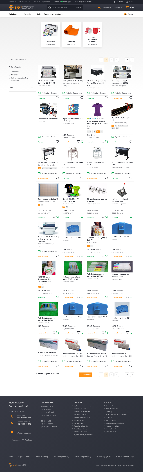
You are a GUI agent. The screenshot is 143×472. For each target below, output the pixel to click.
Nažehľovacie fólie (112, 409)
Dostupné (41, 142)
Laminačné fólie (111, 429)
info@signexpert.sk (85, 2)
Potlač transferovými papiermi (116, 414)
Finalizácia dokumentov (82, 429)
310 (117, 128)
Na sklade (41, 98)
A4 (64, 207)
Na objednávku (116, 98)
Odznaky (109, 412)
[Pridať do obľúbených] (57, 97)
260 (113, 128)
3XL (101, 131)
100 (39, 168)
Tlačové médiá (111, 420)
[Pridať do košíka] (82, 141)
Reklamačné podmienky (83, 457)
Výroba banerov (79, 423)
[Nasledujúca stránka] (132, 60)
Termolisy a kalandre (81, 426)
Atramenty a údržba (113, 426)
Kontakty (131, 14)
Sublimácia (109, 406)
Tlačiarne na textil (80, 409)
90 (113, 126)
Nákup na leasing (42, 457)
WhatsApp (66, 2)
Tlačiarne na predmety (82, 412)
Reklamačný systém (104, 457)
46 (127, 59)
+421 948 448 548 (24, 2)
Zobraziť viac (86, 374)
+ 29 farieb (100, 118)
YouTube (131, 2)
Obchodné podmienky (61, 457)
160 (123, 126)
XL (95, 131)
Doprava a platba (24, 457)
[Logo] (21, 7)
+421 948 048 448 (53, 2)
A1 (39, 205)
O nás (11, 457)
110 (116, 126)
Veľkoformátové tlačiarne (82, 406)
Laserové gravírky (80, 414)
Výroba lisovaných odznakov (83, 435)
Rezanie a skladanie (80, 432)
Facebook (119, 2)
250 (55, 168)
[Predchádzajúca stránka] (101, 60)
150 (47, 168)
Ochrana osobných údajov (125, 457)
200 (50, 168)
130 (119, 126)
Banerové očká (111, 432)
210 (127, 126)
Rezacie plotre (79, 420)
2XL (98, 131)
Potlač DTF (109, 417)
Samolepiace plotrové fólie (115, 423)
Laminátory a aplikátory (82, 417)
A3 (42, 205)
